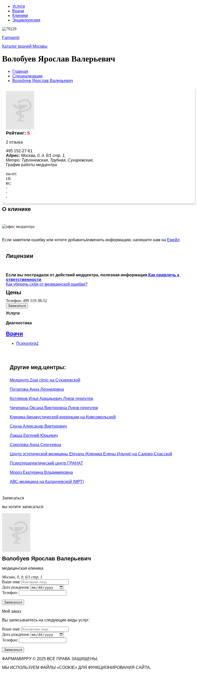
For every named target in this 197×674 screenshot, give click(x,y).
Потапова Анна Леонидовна (37, 389)
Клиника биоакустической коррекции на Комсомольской (63, 417)
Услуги (18, 6)
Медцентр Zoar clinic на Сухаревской (45, 380)
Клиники (20, 15)
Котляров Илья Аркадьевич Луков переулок (51, 398)
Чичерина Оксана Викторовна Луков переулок (54, 408)
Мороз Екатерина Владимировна (41, 472)
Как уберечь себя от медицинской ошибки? (46, 284)
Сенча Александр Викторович (38, 426)
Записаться (17, 306)
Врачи (18, 11)
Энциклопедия (26, 20)
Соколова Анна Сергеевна (35, 444)
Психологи (27, 343)
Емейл (173, 240)
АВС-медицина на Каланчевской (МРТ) (47, 481)
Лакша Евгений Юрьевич (34, 435)
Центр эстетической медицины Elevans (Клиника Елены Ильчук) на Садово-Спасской (91, 454)
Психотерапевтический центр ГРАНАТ (46, 463)
